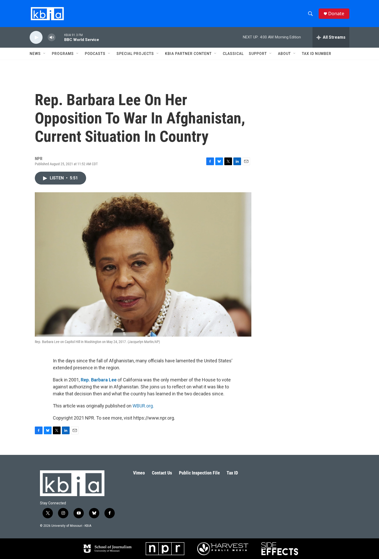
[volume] (51, 37)
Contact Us (162, 472)
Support (258, 54)
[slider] (60, 37)
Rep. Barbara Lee (99, 379)
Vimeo (139, 472)
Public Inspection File (199, 472)
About (284, 54)
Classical (233, 54)
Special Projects (135, 54)
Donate (336, 13)
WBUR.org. (143, 405)
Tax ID (232, 472)
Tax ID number (316, 54)
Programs (63, 54)
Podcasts (95, 54)
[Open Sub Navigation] (45, 54)
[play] (36, 37)
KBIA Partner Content (188, 54)
